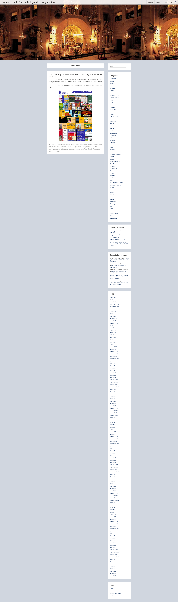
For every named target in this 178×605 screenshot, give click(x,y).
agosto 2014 (113, 502)
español (77, 144)
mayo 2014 (112, 509)
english (112, 123)
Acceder (112, 588)
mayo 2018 (112, 396)
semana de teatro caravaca (66, 149)
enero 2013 (112, 547)
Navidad (112, 178)
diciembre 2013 (114, 521)
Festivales (112, 140)
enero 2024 (113, 321)
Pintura (112, 187)
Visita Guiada (113, 218)
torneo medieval (114, 211)
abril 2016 (112, 455)
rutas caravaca (56, 149)
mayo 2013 (112, 538)
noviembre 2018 (114, 382)
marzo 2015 (113, 486)
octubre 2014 (113, 498)
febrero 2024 (113, 318)
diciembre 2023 (114, 323)
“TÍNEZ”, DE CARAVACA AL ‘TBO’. (118, 239)
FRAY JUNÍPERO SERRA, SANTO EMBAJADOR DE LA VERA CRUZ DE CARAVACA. (119, 243)
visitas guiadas (96, 149)
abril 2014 (112, 512)
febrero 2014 (113, 517)
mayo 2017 (112, 424)
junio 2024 (113, 309)
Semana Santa (113, 201)
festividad (112, 142)
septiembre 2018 (114, 387)
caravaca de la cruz (57, 148)
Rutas (50, 146)
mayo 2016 (112, 453)
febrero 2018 (113, 403)
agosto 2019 (113, 361)
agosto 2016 (113, 446)
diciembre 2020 (114, 335)
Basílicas (112, 90)
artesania (112, 88)
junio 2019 (112, 365)
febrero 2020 (113, 347)
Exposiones (113, 135)
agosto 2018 (113, 389)
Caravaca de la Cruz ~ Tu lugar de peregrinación (28, 2)
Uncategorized (55, 146)
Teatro (111, 208)
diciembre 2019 (114, 351)
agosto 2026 (113, 297)
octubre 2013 (113, 526)
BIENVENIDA (61, 144)
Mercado (112, 164)
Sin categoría (113, 204)
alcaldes (112, 81)
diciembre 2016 (114, 436)
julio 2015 (112, 476)
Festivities (112, 145)
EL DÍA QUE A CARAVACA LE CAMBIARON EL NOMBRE (119, 260)
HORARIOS (89, 144)
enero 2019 (113, 377)
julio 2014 (112, 505)
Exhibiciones (113, 133)
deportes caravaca (67, 148)
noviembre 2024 (114, 304)
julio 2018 (112, 391)
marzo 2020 (113, 344)
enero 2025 (113, 302)
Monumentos (113, 168)
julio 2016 (112, 448)
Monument (113, 166)
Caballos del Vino (114, 95)
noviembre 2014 (114, 495)
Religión (112, 194)
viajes (111, 215)
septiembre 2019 (114, 358)
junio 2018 (112, 394)
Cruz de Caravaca (114, 116)
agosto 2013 (113, 531)
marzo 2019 (113, 372)
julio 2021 (112, 328)
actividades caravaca (67, 146)
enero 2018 (113, 406)
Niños (111, 180)
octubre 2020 (113, 337)
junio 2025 (112, 299)
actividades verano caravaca (92, 146)
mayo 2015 (112, 481)
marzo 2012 (113, 571)
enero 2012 (113, 576)
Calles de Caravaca (114, 97)
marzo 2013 (113, 542)
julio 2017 (112, 420)
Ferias (111, 138)
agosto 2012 (113, 559)
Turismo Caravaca (63, 77)
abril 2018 (112, 398)
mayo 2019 (112, 368)
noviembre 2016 (114, 439)
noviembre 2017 (114, 410)
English (158, 2)
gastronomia (113, 152)
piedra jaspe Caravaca (115, 185)
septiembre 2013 (114, 528)
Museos (112, 171)
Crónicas (112, 114)
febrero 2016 (113, 460)
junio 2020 (113, 342)
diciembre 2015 (114, 465)
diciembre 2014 (114, 493)
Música (112, 173)
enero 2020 (113, 349)
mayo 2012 (113, 566)
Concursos (112, 112)
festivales (74, 148)
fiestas (85, 144)
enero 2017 (113, 434)
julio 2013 (112, 533)
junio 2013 (112, 535)
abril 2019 (112, 370)
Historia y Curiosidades (116, 154)
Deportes (72, 144)
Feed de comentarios (115, 593)
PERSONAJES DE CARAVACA (117, 182)
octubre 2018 (113, 384)
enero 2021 (113, 332)
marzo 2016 (113, 457)
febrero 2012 (113, 573)
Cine (111, 104)
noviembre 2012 (114, 552)
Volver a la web (168, 2)
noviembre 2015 (114, 467)
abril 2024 (112, 313)
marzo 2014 (113, 514)
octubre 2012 (113, 554)
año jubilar (112, 83)
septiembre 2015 (114, 472)
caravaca (51, 148)
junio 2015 (112, 479)
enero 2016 (113, 462)
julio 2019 (112, 363)
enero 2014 (113, 519)
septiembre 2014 (114, 500)
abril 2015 (112, 483)
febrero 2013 (113, 545)
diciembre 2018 (114, 380)
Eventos (81, 144)
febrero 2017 (113, 431)
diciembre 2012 (114, 550)
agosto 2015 (113, 474)
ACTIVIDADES (53, 144)
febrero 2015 (113, 488)
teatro (79, 149)
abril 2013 (112, 540)
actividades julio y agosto (79, 146)
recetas (112, 192)
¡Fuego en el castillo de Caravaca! (118, 235)
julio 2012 (112, 561)
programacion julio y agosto (84, 148)
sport (111, 206)
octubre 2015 (113, 469)
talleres (75, 149)
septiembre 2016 (114, 443)
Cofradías (112, 107)
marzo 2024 (113, 316)
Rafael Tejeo (113, 189)
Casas (111, 100)
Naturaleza (112, 175)
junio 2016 (112, 450)
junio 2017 (112, 422)
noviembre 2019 (114, 354)
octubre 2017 (113, 413)
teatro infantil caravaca (86, 149)
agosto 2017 (113, 417)
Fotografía (112, 149)
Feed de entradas (114, 591)
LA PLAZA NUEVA (114, 237)
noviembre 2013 (114, 524)
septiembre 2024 (114, 306)
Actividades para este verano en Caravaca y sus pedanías (75, 74)
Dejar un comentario (55, 151)
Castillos (112, 102)
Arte (111, 86)
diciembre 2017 (114, 408)
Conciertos (67, 144)
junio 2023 (112, 325)
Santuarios (112, 199)
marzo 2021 (113, 330)
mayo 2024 (113, 311)
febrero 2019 (113, 375)
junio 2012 (112, 564)
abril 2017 (112, 427)
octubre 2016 (113, 441)
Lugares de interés (97, 144)
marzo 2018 (113, 401)
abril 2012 (112, 568)
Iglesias (112, 159)
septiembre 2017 (114, 415)
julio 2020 (112, 339)
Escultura (112, 126)
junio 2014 (112, 507)
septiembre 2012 (114, 557)
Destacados (113, 121)
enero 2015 (113, 491)
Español (150, 2)
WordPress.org (114, 595)
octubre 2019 (113, 356)
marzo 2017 (113, 429)
